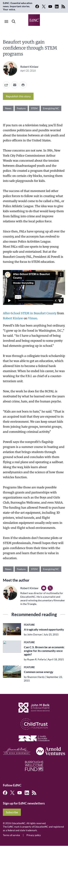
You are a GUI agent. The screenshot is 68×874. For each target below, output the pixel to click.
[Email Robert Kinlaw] (43, 588)
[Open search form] (13, 21)
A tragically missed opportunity (44, 629)
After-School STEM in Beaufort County (29, 313)
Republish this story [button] (18, 96)
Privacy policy (33, 835)
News (8, 108)
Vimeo (32, 318)
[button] (14, 84)
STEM (34, 108)
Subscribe (12, 812)
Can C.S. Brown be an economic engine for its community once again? (44, 650)
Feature (21, 108)
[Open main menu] (6, 21)
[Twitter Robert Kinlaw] (50, 588)
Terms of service (11, 835)
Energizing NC (51, 108)
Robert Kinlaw (29, 66)
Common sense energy (38, 672)
